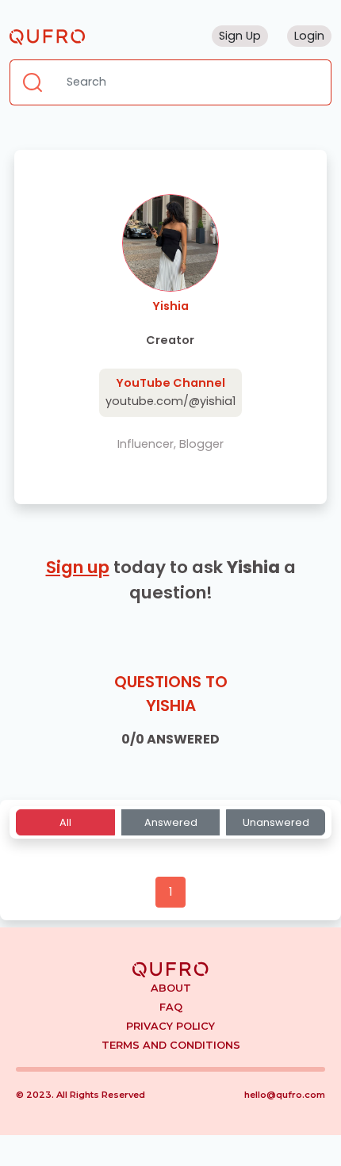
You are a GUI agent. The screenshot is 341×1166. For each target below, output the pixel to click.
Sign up (77, 567)
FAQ (170, 1007)
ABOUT (171, 988)
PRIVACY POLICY (170, 1026)
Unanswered (276, 822)
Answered (170, 822)
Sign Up (240, 36)
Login (309, 36)
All (65, 822)
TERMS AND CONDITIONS (171, 1045)
